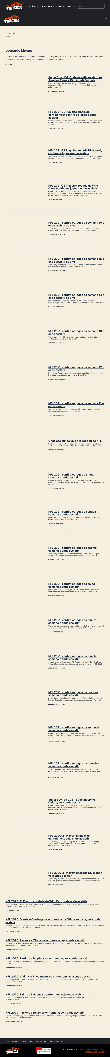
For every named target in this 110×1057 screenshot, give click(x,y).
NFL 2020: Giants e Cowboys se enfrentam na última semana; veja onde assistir (53, 921)
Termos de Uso (91, 1052)
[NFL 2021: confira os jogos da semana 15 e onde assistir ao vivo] (25, 264)
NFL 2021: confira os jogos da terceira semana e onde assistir (73, 694)
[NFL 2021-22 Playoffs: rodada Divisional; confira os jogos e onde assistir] (25, 156)
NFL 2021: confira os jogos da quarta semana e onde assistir (72, 657)
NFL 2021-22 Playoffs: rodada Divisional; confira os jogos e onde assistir (75, 152)
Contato (102, 1052)
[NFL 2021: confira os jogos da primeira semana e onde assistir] (25, 770)
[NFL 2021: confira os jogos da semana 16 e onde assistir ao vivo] (25, 228)
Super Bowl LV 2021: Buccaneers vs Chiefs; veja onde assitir (71, 801)
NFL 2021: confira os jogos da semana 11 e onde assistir (76, 405)
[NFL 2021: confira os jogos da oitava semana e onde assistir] (25, 517)
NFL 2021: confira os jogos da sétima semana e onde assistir (72, 549)
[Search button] (102, 6)
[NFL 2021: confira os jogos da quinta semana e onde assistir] (25, 626)
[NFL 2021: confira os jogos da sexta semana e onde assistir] (25, 589)
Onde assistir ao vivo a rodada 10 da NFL (75, 440)
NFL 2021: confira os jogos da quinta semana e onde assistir (72, 621)
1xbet (45, 1041)
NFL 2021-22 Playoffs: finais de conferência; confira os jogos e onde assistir (72, 114)
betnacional (59, 1041)
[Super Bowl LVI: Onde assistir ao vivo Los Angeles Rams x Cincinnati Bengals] (25, 84)
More (70, 6)
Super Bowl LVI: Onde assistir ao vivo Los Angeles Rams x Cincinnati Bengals (75, 79)
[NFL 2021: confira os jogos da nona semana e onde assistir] (25, 481)
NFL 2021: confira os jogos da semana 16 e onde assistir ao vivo (76, 224)
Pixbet (31, 1041)
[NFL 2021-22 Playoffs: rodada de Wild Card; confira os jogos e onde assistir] (25, 192)
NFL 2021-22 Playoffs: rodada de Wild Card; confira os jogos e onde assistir (73, 187)
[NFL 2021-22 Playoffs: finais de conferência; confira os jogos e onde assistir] (25, 120)
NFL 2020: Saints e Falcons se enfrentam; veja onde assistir (44, 994)
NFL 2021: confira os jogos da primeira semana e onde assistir (73, 765)
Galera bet (15, 1041)
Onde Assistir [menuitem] (46, 6)
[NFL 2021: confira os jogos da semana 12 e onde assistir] (25, 373)
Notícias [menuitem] (32, 6)
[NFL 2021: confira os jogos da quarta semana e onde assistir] (25, 662)
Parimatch (24, 1041)
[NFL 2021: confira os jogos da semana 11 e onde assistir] (25, 409)
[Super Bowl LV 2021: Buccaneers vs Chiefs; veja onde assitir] (25, 806)
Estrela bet (38, 1041)
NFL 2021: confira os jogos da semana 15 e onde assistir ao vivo (76, 260)
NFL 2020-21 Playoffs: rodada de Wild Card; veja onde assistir (46, 901)
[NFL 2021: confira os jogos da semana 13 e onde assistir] (25, 337)
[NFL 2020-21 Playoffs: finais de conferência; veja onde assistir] (25, 842)
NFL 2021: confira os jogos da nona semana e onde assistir (71, 476)
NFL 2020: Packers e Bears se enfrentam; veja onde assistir (44, 1012)
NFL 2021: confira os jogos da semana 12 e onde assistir (76, 368)
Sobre (81, 1050)
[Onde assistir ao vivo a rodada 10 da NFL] (25, 445)
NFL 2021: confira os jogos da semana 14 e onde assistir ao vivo (76, 296)
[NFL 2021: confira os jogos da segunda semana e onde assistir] (25, 734)
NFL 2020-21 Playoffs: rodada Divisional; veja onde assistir (75, 874)
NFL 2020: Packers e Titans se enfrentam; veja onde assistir (45, 940)
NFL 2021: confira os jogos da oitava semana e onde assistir (72, 513)
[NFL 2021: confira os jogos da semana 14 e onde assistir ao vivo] (25, 301)
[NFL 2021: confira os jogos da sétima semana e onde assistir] (25, 553)
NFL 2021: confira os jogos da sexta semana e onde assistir (71, 585)
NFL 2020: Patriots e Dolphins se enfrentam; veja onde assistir (46, 958)
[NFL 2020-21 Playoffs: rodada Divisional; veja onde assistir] (25, 878)
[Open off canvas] (106, 19)
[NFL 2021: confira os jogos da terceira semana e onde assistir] (25, 698)
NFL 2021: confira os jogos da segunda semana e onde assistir (73, 729)
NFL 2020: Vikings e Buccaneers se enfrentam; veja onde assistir (48, 976)
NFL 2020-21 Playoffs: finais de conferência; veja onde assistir (69, 837)
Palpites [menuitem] (60, 6)
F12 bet (51, 1041)
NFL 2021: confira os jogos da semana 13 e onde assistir (76, 332)
